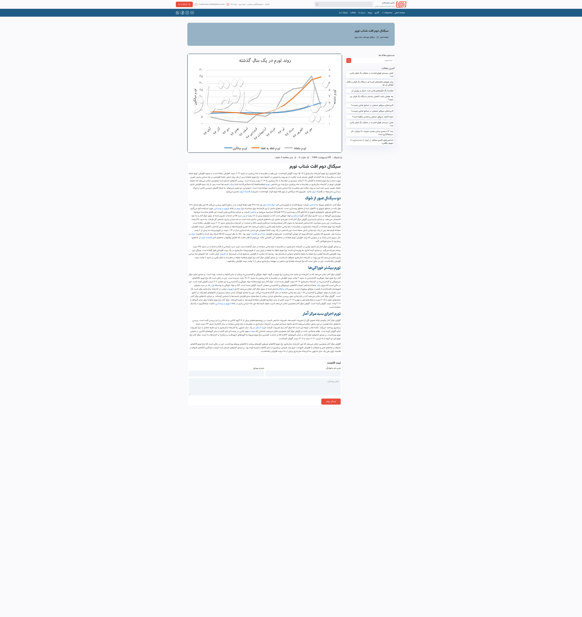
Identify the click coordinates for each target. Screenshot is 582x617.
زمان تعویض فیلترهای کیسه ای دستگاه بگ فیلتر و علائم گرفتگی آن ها (370, 83)
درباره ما (361, 12)
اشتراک (336, 157)
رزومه (370, 12)
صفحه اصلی (400, 12)
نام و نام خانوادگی (333, 368)
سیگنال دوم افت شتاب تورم (365, 37)
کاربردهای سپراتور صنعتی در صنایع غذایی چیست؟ (372, 105)
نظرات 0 (302, 157)
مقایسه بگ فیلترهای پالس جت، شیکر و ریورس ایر (372, 90)
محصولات (388, 12)
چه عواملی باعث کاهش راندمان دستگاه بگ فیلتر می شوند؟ (371, 98)
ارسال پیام (331, 401)
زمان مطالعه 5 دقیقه (284, 157)
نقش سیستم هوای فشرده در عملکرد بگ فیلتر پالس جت (371, 75)
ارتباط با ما (182, 4)
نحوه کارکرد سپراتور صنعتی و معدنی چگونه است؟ (372, 116)
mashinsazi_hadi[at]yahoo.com (212, 4)
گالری (377, 12)
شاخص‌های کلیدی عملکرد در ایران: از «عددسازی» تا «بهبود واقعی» (371, 142)
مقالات (353, 12)
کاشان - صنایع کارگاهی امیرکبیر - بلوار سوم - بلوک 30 (250, 4)
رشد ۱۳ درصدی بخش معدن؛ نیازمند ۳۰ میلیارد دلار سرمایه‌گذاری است (372, 133)
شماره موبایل (258, 368)
